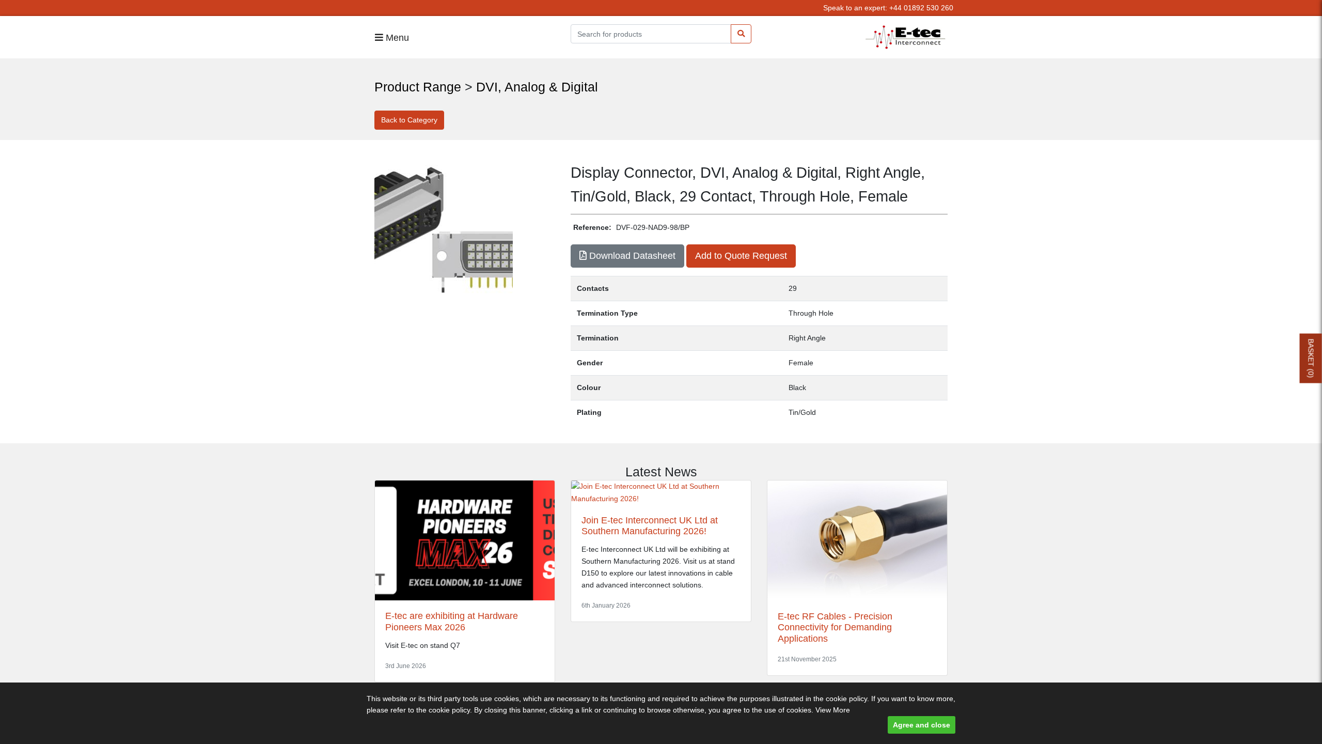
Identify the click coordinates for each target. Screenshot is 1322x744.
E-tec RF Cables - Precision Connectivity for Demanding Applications (835, 627)
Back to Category (409, 120)
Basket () (1311, 358)
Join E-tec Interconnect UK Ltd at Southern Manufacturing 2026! (649, 526)
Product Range (417, 87)
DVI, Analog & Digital (537, 87)
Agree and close (921, 725)
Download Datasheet (631, 256)
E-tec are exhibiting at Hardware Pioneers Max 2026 (451, 621)
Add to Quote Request (741, 256)
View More (832, 710)
